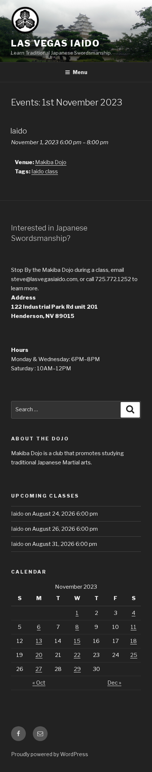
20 (38, 655)
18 (133, 641)
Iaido (17, 513)
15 (77, 641)
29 (77, 669)
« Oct (38, 682)
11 (134, 627)
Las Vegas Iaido (55, 43)
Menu (80, 72)
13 (39, 641)
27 (38, 669)
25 (133, 655)
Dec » (114, 682)
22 (77, 655)
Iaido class (44, 171)
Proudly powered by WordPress (49, 754)
